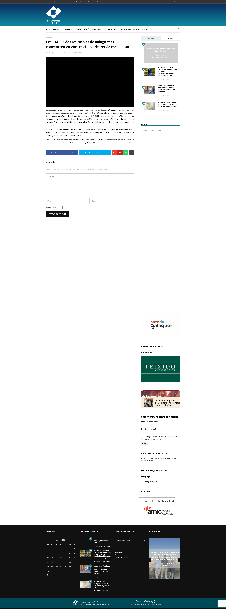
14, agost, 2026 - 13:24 (165, 566)
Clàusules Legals (121, 555)
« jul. (48, 575)
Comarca (69, 29)
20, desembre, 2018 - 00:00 (73, 53)
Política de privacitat (70, 2)
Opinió (86, 29)
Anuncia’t (91, 2)
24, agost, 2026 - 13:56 (166, 110)
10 (48, 558)
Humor (145, 29)
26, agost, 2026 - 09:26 (166, 79)
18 (52, 562)
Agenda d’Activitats (130, 29)
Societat (49, 37)
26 (57, 567)
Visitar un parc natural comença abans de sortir (161, 49)
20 (61, 562)
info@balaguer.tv (96, 601)
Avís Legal (118, 552)
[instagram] (178, 2)
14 (65, 558)
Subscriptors (101, 2)
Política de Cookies (122, 557)
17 (48, 562)
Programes (97, 29)
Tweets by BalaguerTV (149, 482)
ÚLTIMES (151, 38)
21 (65, 562)
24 (48, 567)
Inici (50, 2)
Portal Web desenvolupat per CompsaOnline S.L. (147, 604)
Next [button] (180, 560)
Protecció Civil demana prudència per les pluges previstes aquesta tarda (167, 104)
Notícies (56, 29)
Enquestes (111, 2)
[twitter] (175, 2)
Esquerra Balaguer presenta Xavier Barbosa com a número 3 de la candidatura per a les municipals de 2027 (165, 556)
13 (61, 558)
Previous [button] (149, 560)
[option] (164, 558)
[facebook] (171, 2)
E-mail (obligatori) (148, 429)
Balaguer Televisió (55, 53)
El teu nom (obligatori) (150, 421)
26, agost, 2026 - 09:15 (166, 95)
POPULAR (170, 38)
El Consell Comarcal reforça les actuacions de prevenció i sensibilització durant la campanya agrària (102, 554)
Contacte (57, 2)
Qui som (82, 2)
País (79, 29)
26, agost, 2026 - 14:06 (161, 57)
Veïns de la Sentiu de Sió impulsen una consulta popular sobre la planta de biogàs (167, 88)
